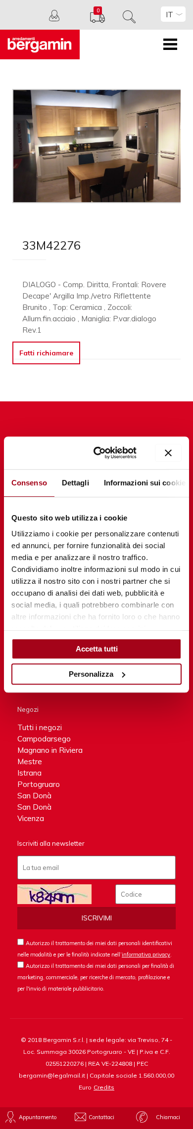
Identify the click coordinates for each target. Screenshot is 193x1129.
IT (169, 14)
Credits (104, 1087)
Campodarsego (44, 738)
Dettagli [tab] (75, 482)
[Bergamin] (40, 44)
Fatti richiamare (46, 352)
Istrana (29, 773)
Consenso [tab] (29, 482)
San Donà (34, 795)
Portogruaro (38, 784)
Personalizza (91, 674)
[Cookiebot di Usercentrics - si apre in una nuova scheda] (100, 453)
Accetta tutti (97, 649)
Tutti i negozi (39, 727)
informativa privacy (146, 954)
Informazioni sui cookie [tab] (145, 482)
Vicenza (30, 818)
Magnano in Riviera (50, 750)
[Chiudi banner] (168, 453)
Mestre (29, 761)
